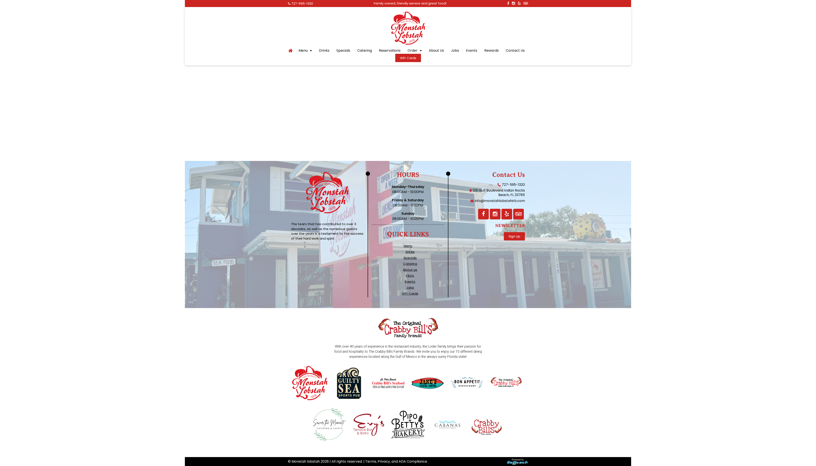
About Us (436, 50)
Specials (343, 50)
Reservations (390, 50)
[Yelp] (507, 214)
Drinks (324, 50)
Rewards (491, 50)
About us (410, 270)
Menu (303, 50)
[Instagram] (495, 214)
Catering (364, 50)
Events (471, 50)
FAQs (410, 276)
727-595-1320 (302, 3)
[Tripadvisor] (518, 214)
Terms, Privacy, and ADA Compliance (396, 461)
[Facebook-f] (483, 214)
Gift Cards (410, 293)
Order (413, 50)
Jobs (455, 50)
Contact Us (515, 50)
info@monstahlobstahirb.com (500, 200)
